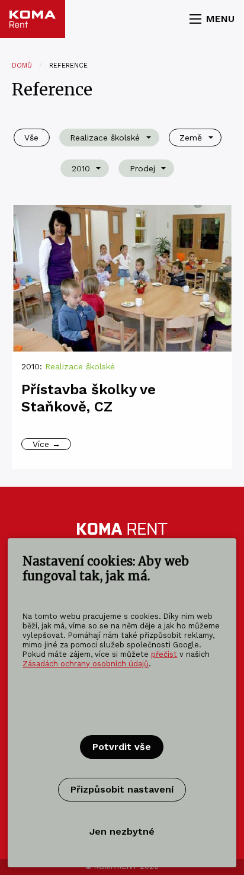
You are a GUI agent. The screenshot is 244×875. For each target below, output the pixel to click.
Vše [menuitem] (31, 137)
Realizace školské (80, 366)
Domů (22, 65)
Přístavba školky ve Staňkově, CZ (88, 398)
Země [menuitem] (190, 137)
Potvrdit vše (121, 746)
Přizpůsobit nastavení (122, 789)
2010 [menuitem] (81, 168)
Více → (46, 444)
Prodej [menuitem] (142, 168)
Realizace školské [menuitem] (105, 137)
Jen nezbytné (122, 831)
